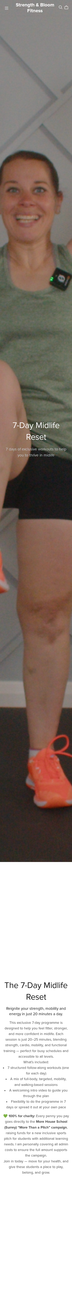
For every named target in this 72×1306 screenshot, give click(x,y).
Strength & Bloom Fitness (35, 8)
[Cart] (68, 7)
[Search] (60, 7)
